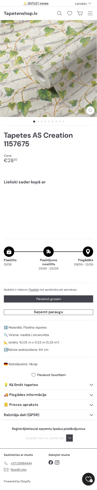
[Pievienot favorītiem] (87, 197)
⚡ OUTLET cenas (35, 3)
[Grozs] (80, 13)
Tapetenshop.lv (20, 13)
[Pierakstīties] (69, 438)
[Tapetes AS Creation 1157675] (48, 203)
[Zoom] (90, 110)
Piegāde (34, 289)
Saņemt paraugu (48, 312)
